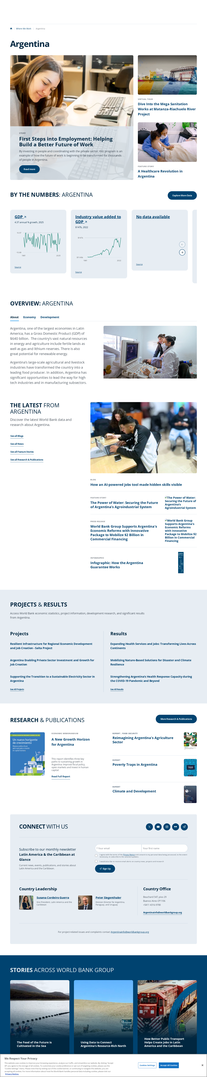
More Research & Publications (176, 719)
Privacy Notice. (12, 1074)
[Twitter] (149, 826)
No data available (153, 216)
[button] (182, 252)
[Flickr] (175, 826)
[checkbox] (96, 861)
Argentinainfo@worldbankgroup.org (162, 912)
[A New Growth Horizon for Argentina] (27, 754)
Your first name (151, 848)
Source (18, 267)
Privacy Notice (129, 854)
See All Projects (17, 689)
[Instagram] (166, 826)
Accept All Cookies (168, 1065)
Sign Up (107, 868)
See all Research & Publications (26, 459)
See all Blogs (16, 436)
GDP (19, 216)
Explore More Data (182, 195)
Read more (29, 169)
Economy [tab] (29, 317)
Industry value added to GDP (98, 219)
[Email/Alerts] (184, 826)
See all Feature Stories (22, 451)
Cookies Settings (147, 1065)
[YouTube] (158, 826)
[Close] (202, 1065)
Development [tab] (49, 317)
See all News (17, 443)
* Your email (103, 848)
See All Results (116, 689)
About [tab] (14, 317)
